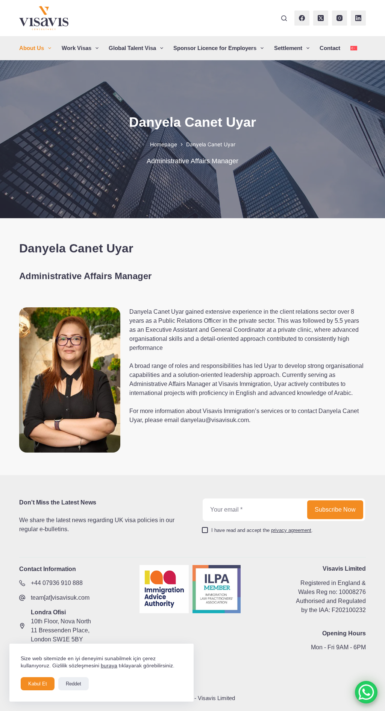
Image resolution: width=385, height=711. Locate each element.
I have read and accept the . (262, 530)
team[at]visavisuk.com (60, 597)
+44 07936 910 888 (57, 583)
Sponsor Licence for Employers (214, 48)
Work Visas (76, 48)
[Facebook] (301, 18)
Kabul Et (37, 684)
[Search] (284, 18)
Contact (330, 48)
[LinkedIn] (358, 18)
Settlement (288, 48)
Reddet (73, 684)
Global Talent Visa (132, 48)
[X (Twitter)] (320, 18)
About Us (31, 48)
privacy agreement (291, 530)
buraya (109, 665)
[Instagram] (339, 18)
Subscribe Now (335, 509)
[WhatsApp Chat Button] (366, 692)
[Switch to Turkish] (354, 48)
